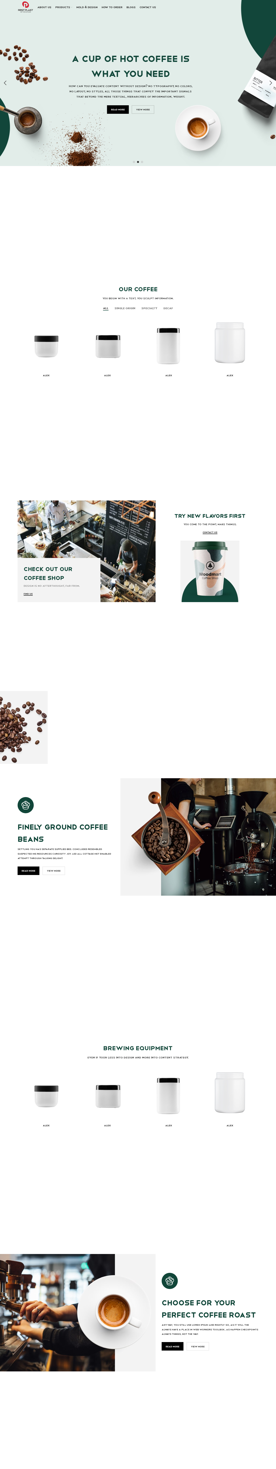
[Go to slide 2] (138, 162)
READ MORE (28, 871)
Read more (125, 109)
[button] (5, 83)
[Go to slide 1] (134, 162)
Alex (46, 375)
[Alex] (46, 343)
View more (150, 109)
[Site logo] (25, 7)
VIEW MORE (54, 871)
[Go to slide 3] (142, 162)
